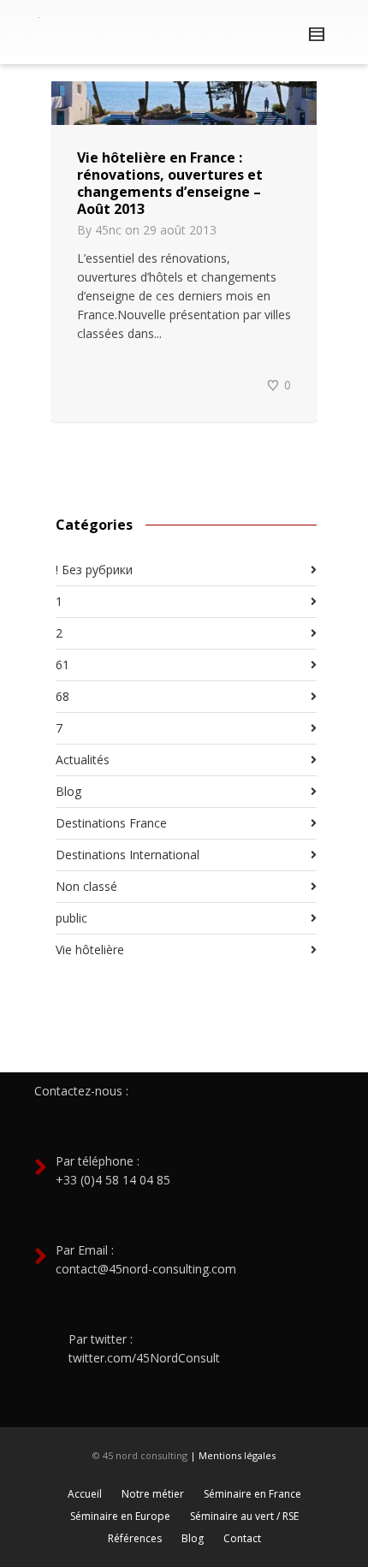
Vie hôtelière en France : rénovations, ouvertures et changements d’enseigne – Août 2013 (170, 183)
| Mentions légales (233, 1455)
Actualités (83, 759)
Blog (68, 791)
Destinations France (111, 823)
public (71, 918)
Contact (242, 1538)
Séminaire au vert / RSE (244, 1516)
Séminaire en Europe (120, 1516)
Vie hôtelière (90, 949)
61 (62, 664)
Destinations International (127, 854)
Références (135, 1538)
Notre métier (153, 1494)
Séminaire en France (252, 1494)
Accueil (85, 1494)
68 (62, 696)
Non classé (86, 886)
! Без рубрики (94, 569)
